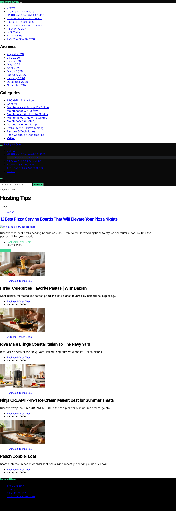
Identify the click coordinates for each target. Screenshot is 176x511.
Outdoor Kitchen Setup (22, 124)
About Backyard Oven (21, 39)
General (12, 104)
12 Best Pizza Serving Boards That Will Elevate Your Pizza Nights (58, 219)
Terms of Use (15, 35)
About (11, 171)
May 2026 (13, 64)
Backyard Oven (9, 1)
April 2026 (14, 68)
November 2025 (17, 85)
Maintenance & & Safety (22, 110)
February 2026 (16, 74)
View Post (5, 250)
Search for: (6, 180)
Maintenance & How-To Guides (26, 15)
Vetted (11, 8)
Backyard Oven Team (19, 241)
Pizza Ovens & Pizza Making (24, 18)
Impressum (14, 32)
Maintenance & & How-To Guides (28, 107)
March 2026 (15, 71)
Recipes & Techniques (20, 11)
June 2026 (14, 61)
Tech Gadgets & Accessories (25, 25)
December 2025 (17, 81)
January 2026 (16, 78)
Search (38, 184)
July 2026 (13, 57)
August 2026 (15, 54)
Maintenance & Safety (21, 121)
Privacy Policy (16, 29)
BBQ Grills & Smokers (21, 22)
